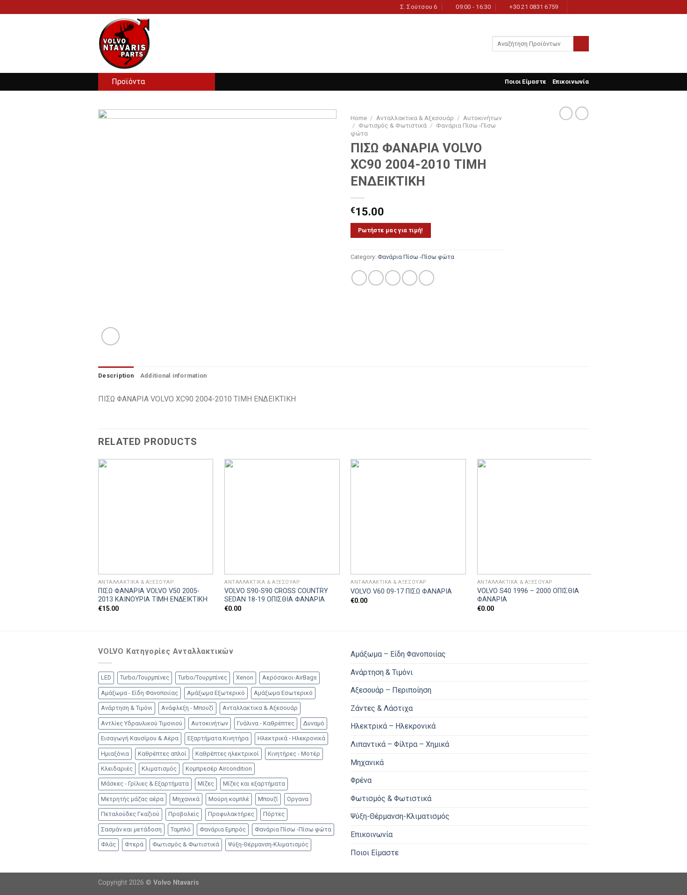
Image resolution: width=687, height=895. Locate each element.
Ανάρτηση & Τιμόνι (126, 707)
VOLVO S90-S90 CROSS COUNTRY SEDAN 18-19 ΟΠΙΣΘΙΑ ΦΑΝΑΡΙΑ (276, 595)
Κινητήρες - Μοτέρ (294, 753)
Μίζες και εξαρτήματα (254, 783)
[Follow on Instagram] (575, 7)
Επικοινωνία (570, 81)
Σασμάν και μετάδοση (131, 829)
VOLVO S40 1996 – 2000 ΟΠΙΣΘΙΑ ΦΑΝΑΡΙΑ (528, 595)
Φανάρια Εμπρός (223, 829)
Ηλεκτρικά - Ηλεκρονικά (291, 738)
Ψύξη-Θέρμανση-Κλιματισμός (268, 844)
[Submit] (581, 44)
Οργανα (297, 798)
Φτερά (134, 844)
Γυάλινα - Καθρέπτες (265, 723)
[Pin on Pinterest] (409, 278)
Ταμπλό (181, 829)
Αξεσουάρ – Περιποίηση (391, 690)
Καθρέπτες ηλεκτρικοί (227, 753)
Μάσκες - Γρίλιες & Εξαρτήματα (145, 783)
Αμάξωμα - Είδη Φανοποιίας (139, 692)
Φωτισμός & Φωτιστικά (392, 125)
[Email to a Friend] (393, 278)
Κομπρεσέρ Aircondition (219, 768)
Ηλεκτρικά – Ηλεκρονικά (393, 726)
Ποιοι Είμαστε (525, 81)
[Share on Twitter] (376, 278)
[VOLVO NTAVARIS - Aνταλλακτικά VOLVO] (145, 43)
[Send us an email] (584, 7)
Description (116, 375)
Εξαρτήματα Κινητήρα (218, 738)
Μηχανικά (186, 798)
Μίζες (206, 783)
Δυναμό (313, 723)
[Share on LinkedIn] (426, 278)
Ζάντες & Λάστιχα (382, 708)
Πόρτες (274, 813)
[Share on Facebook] (359, 278)
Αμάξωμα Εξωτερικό (216, 692)
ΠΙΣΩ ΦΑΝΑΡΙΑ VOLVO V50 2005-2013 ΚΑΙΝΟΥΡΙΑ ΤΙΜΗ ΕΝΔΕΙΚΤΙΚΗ (153, 595)
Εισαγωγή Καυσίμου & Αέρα (140, 738)
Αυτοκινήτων (482, 118)
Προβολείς (183, 813)
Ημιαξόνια (115, 753)
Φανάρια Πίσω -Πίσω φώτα (416, 256)
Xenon (244, 677)
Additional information (173, 375)
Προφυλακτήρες (231, 813)
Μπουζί (268, 798)
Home (359, 118)
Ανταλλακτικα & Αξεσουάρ (415, 118)
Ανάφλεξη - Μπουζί (187, 707)
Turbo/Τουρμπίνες (144, 677)
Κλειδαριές (117, 768)
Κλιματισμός (159, 768)
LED (106, 677)
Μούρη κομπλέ (228, 798)
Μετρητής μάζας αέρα (132, 798)
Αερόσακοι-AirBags (289, 677)
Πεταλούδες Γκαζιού (130, 813)
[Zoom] (110, 336)
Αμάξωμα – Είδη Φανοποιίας (398, 654)
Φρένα (361, 780)
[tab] (116, 375)
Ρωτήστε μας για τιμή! (390, 230)
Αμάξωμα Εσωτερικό (283, 692)
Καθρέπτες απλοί (162, 753)
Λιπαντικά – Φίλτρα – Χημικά (400, 744)
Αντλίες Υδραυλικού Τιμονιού (141, 723)
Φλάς (108, 844)
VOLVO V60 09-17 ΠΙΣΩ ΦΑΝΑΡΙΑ (401, 591)
